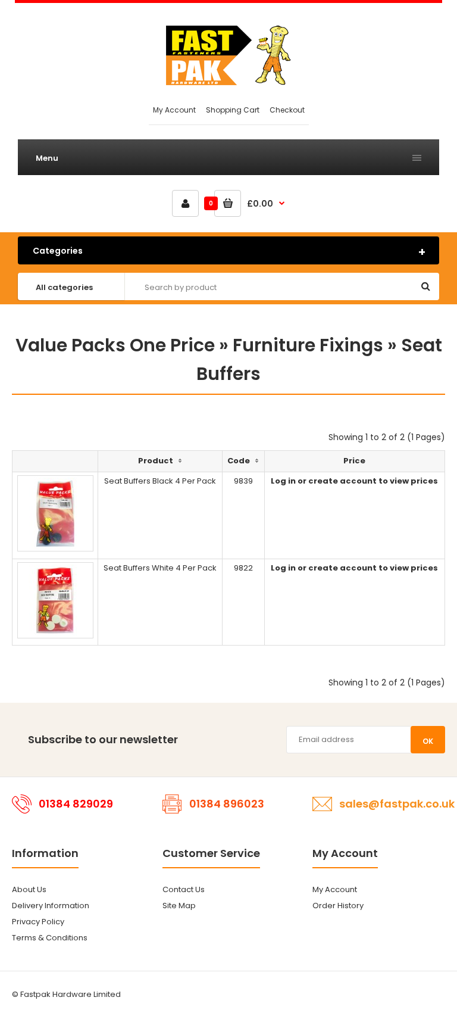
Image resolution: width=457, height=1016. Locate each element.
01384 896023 (226, 803)
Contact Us (183, 889)
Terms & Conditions (49, 937)
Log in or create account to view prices (354, 481)
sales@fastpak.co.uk (397, 803)
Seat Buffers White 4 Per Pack (160, 568)
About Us (29, 889)
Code (238, 460)
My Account (174, 110)
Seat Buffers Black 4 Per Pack (160, 481)
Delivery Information (50, 905)
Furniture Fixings (308, 345)
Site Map (179, 905)
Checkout (287, 110)
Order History (338, 905)
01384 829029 (76, 803)
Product (155, 460)
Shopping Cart (232, 110)
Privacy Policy (38, 921)
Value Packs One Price (115, 345)
